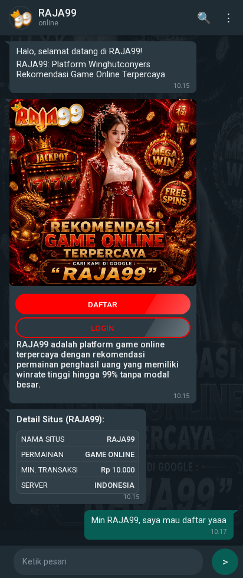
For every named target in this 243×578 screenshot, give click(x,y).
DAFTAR (102, 304)
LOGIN (102, 328)
